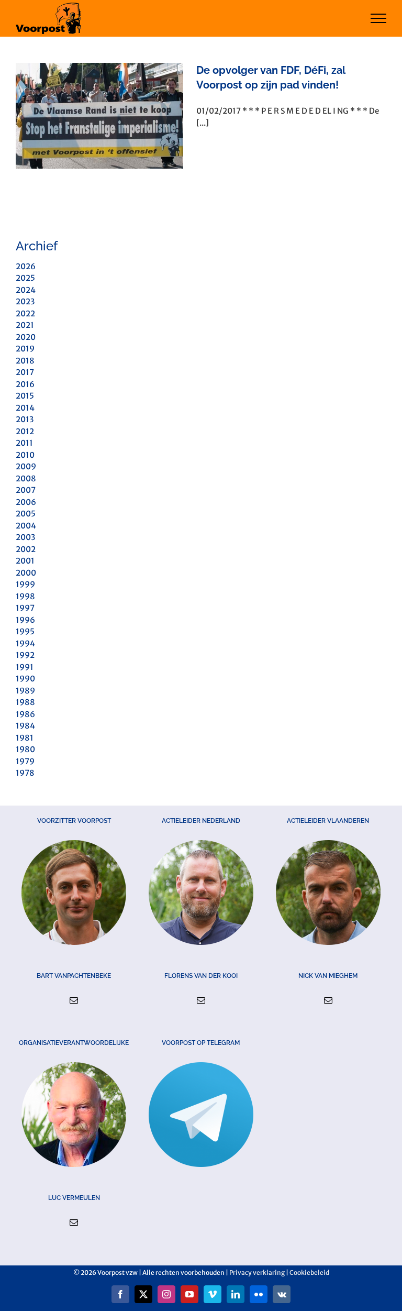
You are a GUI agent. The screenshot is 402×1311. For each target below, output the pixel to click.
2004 (26, 526)
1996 (25, 620)
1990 (25, 679)
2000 (26, 573)
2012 (25, 431)
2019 (25, 349)
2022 (25, 313)
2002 (26, 549)
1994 (25, 643)
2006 (26, 502)
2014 (25, 408)
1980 (25, 749)
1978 (25, 773)
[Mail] (74, 1000)
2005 (26, 514)
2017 (25, 372)
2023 (25, 301)
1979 (25, 761)
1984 (25, 726)
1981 (25, 738)
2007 (26, 490)
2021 (25, 325)
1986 (25, 714)
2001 (25, 561)
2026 (26, 266)
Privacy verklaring (257, 1272)
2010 (25, 455)
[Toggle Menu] (378, 18)
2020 (26, 337)
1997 (25, 608)
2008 (26, 478)
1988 (25, 702)
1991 (25, 667)
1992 (25, 655)
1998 (25, 596)
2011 (24, 443)
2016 (25, 384)
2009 (26, 466)
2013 (25, 419)
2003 (25, 537)
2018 (25, 361)
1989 (25, 691)
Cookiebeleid (309, 1272)
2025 (25, 278)
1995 (25, 631)
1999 (25, 584)
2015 (25, 396)
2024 (26, 290)
